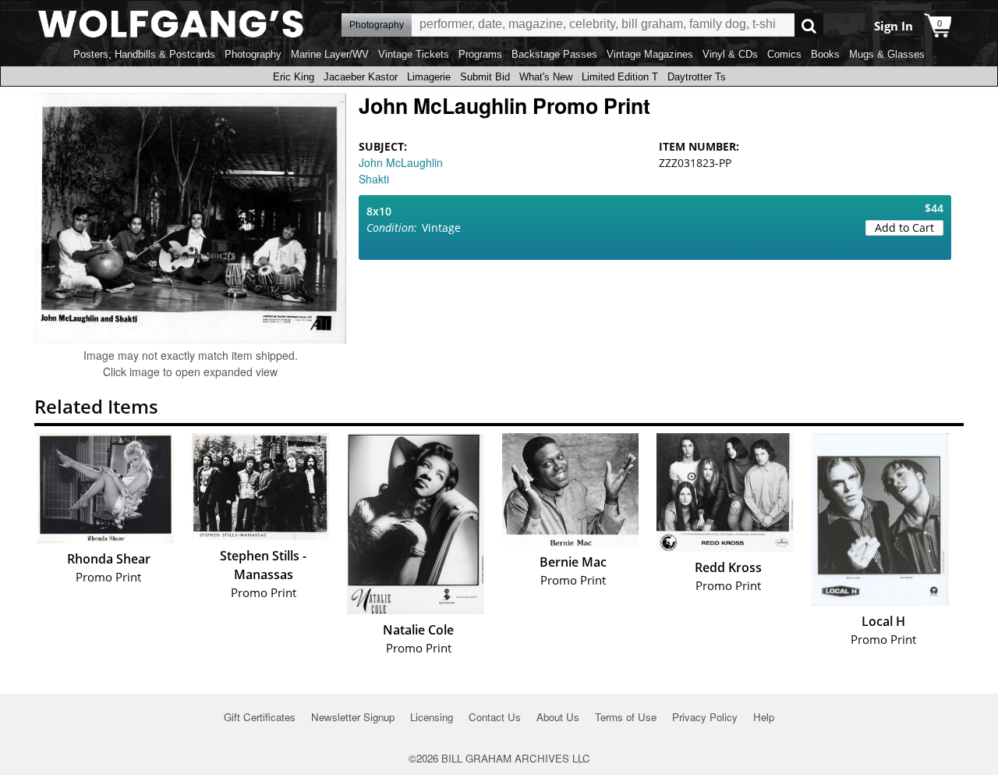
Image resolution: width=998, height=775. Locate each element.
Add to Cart (904, 227)
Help (763, 716)
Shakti (374, 179)
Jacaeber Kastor (361, 77)
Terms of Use (625, 716)
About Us (557, 716)
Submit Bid (485, 77)
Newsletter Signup (353, 716)
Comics (784, 54)
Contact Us (495, 716)
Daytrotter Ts (696, 77)
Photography (253, 54)
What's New (545, 77)
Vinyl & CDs (730, 54)
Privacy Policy (705, 716)
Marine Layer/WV (330, 54)
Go (809, 25)
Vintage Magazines (650, 54)
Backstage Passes (554, 54)
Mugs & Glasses (887, 54)
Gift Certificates (260, 716)
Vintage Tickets (413, 54)
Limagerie (429, 77)
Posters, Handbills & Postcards (144, 54)
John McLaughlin (401, 162)
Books (825, 54)
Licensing (431, 716)
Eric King (293, 77)
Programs (480, 54)
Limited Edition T (620, 77)
